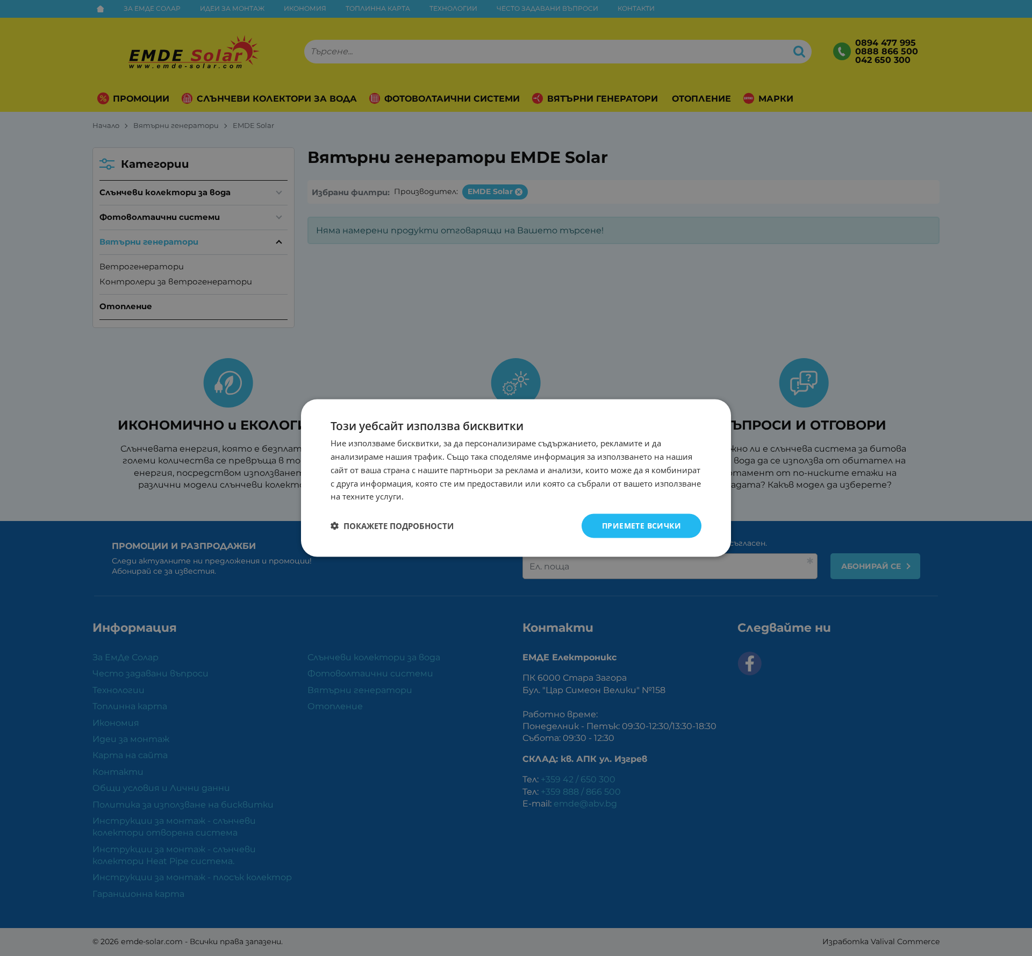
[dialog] (516, 478)
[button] (392, 526)
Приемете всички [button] (641, 525)
